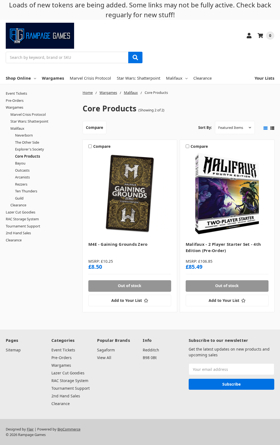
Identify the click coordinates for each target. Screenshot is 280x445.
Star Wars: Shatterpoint (138, 78)
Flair (30, 429)
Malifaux (174, 78)
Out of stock (129, 285)
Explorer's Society (29, 149)
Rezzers (21, 184)
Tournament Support (23, 226)
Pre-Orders (15, 100)
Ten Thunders (26, 191)
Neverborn (24, 135)
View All (104, 357)
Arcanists (22, 177)
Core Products (27, 156)
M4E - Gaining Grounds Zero (118, 244)
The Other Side (27, 142)
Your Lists (264, 78)
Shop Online (18, 78)
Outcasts (22, 170)
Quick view (129, 195)
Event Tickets (16, 93)
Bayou (20, 163)
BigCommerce (68, 429)
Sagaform (106, 349)
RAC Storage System (22, 218)
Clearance (202, 78)
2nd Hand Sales (18, 232)
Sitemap (13, 349)
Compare (94, 127)
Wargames (53, 78)
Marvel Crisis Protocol (90, 78)
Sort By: (205, 127)
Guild (19, 198)
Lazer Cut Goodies (20, 212)
